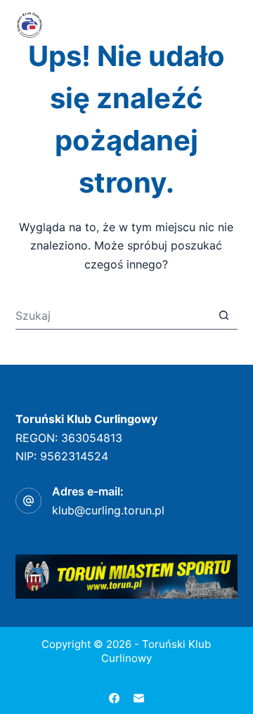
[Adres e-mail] (139, 698)
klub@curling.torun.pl (108, 510)
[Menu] (231, 24)
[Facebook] (114, 698)
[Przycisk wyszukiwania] (223, 315)
